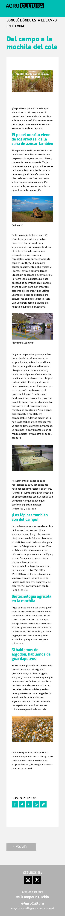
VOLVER (21, 847)
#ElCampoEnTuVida (32, 897)
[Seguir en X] (37, 880)
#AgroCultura (32, 903)
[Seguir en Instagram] (28, 880)
